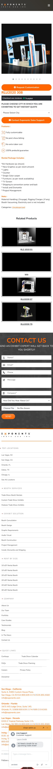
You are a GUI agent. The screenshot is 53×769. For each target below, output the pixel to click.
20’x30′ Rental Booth (9, 580)
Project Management (9, 545)
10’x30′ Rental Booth (9, 570)
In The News (6, 635)
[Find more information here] (30, 746)
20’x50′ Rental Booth (9, 585)
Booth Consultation (9, 520)
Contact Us (5, 640)
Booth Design (6, 525)
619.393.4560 (43, 695)
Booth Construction (9, 540)
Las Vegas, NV (7, 455)
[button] (13, 79)
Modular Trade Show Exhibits (12, 505)
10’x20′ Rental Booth (9, 565)
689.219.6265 (40, 709)
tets (26, 274)
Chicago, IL (5, 475)
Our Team (5, 610)
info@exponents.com (10, 698)
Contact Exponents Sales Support (27, 120)
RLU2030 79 (26, 324)
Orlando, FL (6, 465)
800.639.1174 (28, 695)
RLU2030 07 (26, 299)
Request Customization (27, 87)
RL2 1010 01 (26, 249)
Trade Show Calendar (30, 656)
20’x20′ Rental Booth (9, 575)
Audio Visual (6, 535)
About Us (5, 605)
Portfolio (4, 615)
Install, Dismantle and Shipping (13, 550)
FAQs (3, 663)
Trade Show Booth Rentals (11, 495)
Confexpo (5, 656)
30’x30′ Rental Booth (9, 590)
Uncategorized (18, 207)
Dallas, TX (5, 470)
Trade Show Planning (26, 663)
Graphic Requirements (9, 530)
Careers (4, 670)
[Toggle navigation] (49, 5)
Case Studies (6, 620)
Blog (3, 630)
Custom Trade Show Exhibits (12, 500)
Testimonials (6, 625)
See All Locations (8, 480)
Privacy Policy (25, 670)
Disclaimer (5, 677)
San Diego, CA (7, 460)
